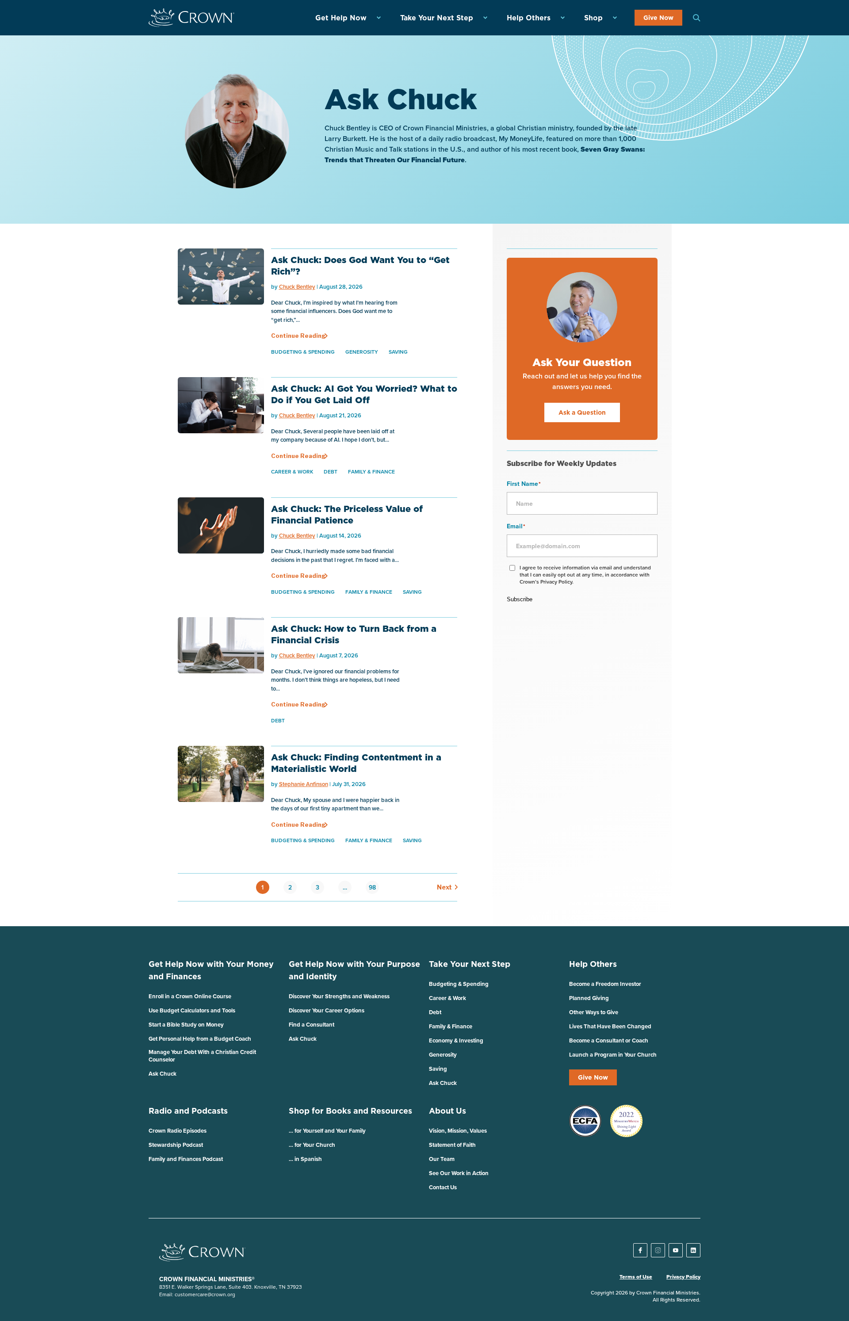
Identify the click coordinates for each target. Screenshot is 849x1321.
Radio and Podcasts (188, 1110)
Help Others (529, 18)
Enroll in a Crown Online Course (190, 996)
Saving (398, 351)
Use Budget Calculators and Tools (192, 1010)
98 (372, 887)
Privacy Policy (683, 1276)
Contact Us (443, 1187)
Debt (330, 471)
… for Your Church (312, 1145)
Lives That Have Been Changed (610, 1026)
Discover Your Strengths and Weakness (339, 996)
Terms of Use (636, 1276)
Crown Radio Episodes (178, 1130)
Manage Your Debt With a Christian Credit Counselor (202, 1055)
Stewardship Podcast (176, 1145)
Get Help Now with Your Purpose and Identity (354, 970)
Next (442, 887)
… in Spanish (305, 1159)
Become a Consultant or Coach (608, 1040)
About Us (447, 1110)
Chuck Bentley (297, 287)
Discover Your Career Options (326, 1010)
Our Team (442, 1159)
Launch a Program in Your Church (613, 1054)
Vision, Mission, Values (458, 1130)
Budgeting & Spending (303, 351)
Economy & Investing (456, 1040)
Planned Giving (589, 998)
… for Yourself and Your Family (327, 1130)
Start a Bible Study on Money (186, 1024)
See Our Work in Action (459, 1173)
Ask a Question (582, 412)
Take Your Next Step (436, 18)
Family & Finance (371, 471)
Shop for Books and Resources (350, 1110)
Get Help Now (341, 18)
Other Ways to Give (593, 1012)
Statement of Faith (452, 1145)
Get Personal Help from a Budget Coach (200, 1038)
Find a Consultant (311, 1024)
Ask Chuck (162, 1073)
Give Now (658, 17)
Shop (593, 18)
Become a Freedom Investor (605, 984)
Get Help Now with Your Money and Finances (211, 970)
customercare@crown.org (205, 1294)
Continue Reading (298, 335)
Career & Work (292, 471)
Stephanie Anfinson (303, 784)
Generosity (361, 351)
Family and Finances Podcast (186, 1159)
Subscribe (519, 599)
